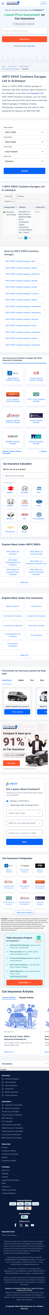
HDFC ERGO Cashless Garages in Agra (20, 261)
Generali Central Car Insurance (9, 887)
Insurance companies (10, 1154)
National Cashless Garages (36, 442)
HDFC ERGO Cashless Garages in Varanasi (22, 319)
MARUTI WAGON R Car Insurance (17, 706)
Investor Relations (9, 1193)
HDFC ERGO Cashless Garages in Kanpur (21, 338)
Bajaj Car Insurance (9, 871)
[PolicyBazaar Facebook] (15, 1225)
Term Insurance (11, 1085)
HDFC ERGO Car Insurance (12, 553)
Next (29, 238)
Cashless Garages (24, 66)
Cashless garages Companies (11, 452)
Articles (4, 1147)
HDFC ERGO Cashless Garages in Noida (21, 325)
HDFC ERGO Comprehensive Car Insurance (12, 562)
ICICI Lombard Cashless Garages (13, 400)
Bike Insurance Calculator (12, 1138)
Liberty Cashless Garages (36, 421)
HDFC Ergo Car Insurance (25, 887)
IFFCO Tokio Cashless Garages (36, 400)
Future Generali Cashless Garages (36, 379)
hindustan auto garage (11, 213)
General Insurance (12, 1079)
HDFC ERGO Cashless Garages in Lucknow (22, 294)
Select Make (8, 137)
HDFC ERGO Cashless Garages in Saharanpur (23, 312)
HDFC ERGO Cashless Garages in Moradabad (23, 306)
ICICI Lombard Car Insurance (40, 887)
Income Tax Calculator (10, 1111)
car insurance (33, 93)
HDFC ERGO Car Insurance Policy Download (12, 572)
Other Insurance (11, 1095)
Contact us (6, 1187)
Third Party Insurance (36, 626)
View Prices (24, 39)
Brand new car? (24, 46)
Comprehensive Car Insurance (12, 635)
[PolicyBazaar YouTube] (32, 1225)
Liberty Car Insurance (40, 903)
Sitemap (5, 1173)
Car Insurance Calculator (12, 626)
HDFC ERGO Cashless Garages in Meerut (21, 300)
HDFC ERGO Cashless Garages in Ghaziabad (23, 332)
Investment (9, 1089)
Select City (7, 156)
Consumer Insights (9, 1161)
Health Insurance (11, 1092)
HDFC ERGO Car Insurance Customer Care (36, 562)
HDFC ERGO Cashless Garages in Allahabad (22, 274)
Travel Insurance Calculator (12, 1131)
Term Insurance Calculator (12, 1115)
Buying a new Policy (19, 801)
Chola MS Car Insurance (24, 871)
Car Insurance (12, 66)
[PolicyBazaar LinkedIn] (26, 1225)
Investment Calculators (14, 1105)
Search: (8, 201)
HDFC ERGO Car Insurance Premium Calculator (36, 572)
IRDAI (3, 1235)
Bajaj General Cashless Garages (13, 379)
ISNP (4, 1183)
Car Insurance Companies (12, 645)
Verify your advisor (9, 1190)
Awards (4, 1157)
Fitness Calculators (12, 1108)
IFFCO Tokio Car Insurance (8, 903)
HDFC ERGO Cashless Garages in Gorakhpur (23, 345)
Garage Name (9, 207)
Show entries (14, 196)
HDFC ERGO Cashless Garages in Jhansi (21, 287)
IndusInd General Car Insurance (24, 903)
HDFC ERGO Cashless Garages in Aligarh (21, 268)
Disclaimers (7, 1064)
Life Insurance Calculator (11, 1125)
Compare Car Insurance (36, 616)
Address (22, 207)
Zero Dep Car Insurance (12, 616)
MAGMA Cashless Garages (13, 442)
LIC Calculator (7, 1121)
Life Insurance (10, 1082)
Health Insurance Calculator (12, 1128)
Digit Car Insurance (40, 871)
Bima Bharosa (12, 1235)
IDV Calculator (36, 635)
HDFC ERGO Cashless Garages (10, 69)
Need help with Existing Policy (24, 805)
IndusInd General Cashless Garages (13, 421)
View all (23, 582)
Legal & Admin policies (10, 1180)
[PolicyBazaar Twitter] (21, 1225)
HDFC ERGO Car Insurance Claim (36, 553)
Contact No (40, 207)
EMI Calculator (7, 1118)
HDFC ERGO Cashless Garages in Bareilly (21, 281)
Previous (20, 238)
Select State (8, 147)
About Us (5, 1170)
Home (3, 66)
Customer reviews (9, 1151)
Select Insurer (8, 127)
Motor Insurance (12, 606)
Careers (5, 1177)
